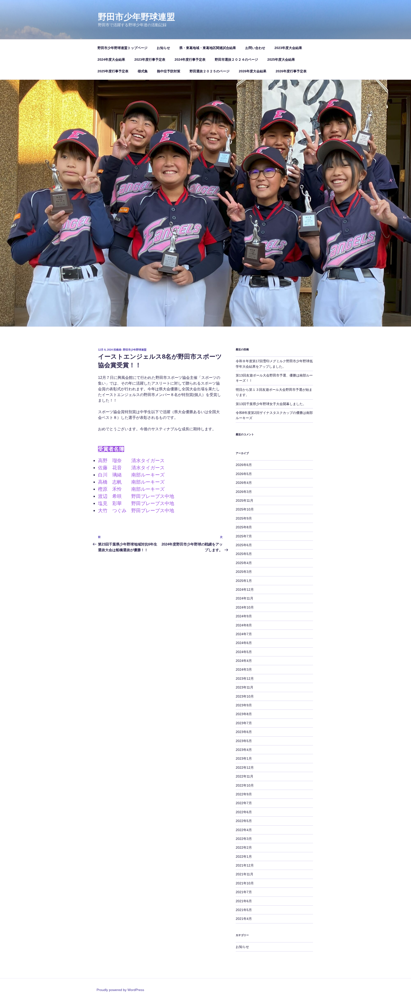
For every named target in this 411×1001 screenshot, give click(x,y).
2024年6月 (244, 643)
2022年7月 (244, 803)
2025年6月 (244, 545)
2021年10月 (245, 883)
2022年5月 (244, 821)
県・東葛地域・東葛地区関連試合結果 (207, 48)
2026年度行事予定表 (291, 71)
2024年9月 (244, 616)
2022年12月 (245, 767)
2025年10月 (245, 509)
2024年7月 (244, 634)
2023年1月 (244, 758)
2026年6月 (244, 465)
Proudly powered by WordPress (120, 990)
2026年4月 (244, 483)
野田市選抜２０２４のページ (236, 59)
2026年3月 (244, 492)
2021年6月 (244, 901)
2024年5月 (244, 652)
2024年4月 (244, 661)
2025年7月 (244, 536)
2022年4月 (244, 830)
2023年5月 (244, 741)
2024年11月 (244, 598)
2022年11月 (244, 776)
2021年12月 (245, 865)
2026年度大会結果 (252, 71)
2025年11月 (244, 500)
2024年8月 (244, 625)
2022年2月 (244, 847)
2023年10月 (245, 696)
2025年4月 (244, 563)
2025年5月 (244, 554)
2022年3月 (244, 839)
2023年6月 (244, 732)
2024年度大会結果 (111, 59)
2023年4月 (244, 750)
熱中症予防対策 (168, 71)
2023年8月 (244, 714)
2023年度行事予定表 (149, 59)
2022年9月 (244, 794)
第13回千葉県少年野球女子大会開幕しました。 (271, 404)
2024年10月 (245, 607)
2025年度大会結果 (281, 59)
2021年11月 (244, 874)
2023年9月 (244, 705)
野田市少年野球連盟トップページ (122, 48)
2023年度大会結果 (288, 48)
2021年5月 (244, 910)
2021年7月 (244, 892)
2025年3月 (244, 572)
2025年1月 (244, 581)
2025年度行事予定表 (113, 71)
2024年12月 (245, 589)
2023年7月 (244, 723)
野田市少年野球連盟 (136, 17)
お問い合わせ (255, 48)
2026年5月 (244, 474)
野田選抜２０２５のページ (210, 71)
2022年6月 (244, 812)
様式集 (143, 71)
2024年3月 (244, 669)
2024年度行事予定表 (190, 59)
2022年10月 (245, 785)
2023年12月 (245, 678)
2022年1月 (244, 856)
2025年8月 (244, 527)
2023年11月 (244, 687)
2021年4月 (244, 919)
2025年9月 (244, 518)
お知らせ (163, 48)
